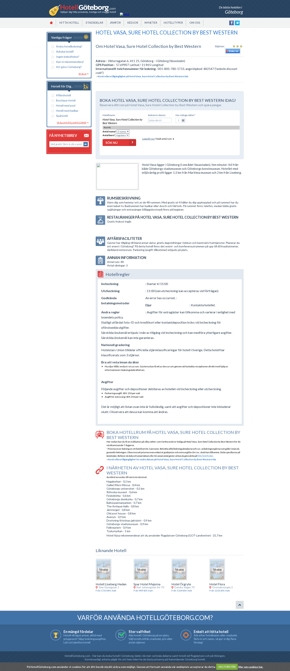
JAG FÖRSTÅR (227, 666)
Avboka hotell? (65, 51)
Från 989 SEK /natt (143, 590)
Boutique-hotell (66, 100)
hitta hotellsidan (205, 455)
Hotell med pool (65, 105)
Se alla (82, 73)
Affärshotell (63, 95)
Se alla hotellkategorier (71, 122)
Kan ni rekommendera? (70, 61)
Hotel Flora (217, 584)
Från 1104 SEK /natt (181, 590)
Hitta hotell (69, 22)
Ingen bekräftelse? (67, 56)
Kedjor (132, 22)
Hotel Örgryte (181, 584)
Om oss (194, 22)
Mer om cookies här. (250, 666)
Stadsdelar (94, 22)
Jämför (115, 22)
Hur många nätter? (185, 115)
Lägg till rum (148, 138)
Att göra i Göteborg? (69, 67)
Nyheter (151, 22)
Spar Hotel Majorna (147, 584)
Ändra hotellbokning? (69, 46)
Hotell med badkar (67, 110)
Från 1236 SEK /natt (219, 590)
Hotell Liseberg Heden (111, 584)
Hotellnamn (109, 115)
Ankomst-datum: (157, 115)
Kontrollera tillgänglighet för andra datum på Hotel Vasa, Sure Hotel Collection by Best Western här (162, 459)
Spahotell (62, 115)
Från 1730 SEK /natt (106, 590)
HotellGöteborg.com (77, 655)
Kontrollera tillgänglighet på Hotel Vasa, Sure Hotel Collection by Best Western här (143, 76)
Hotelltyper (173, 22)
